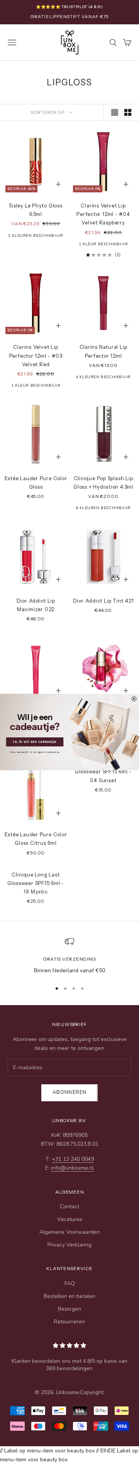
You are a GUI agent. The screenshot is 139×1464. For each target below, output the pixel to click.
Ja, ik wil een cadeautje (34, 741)
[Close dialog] (134, 698)
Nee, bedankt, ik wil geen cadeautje (34, 752)
